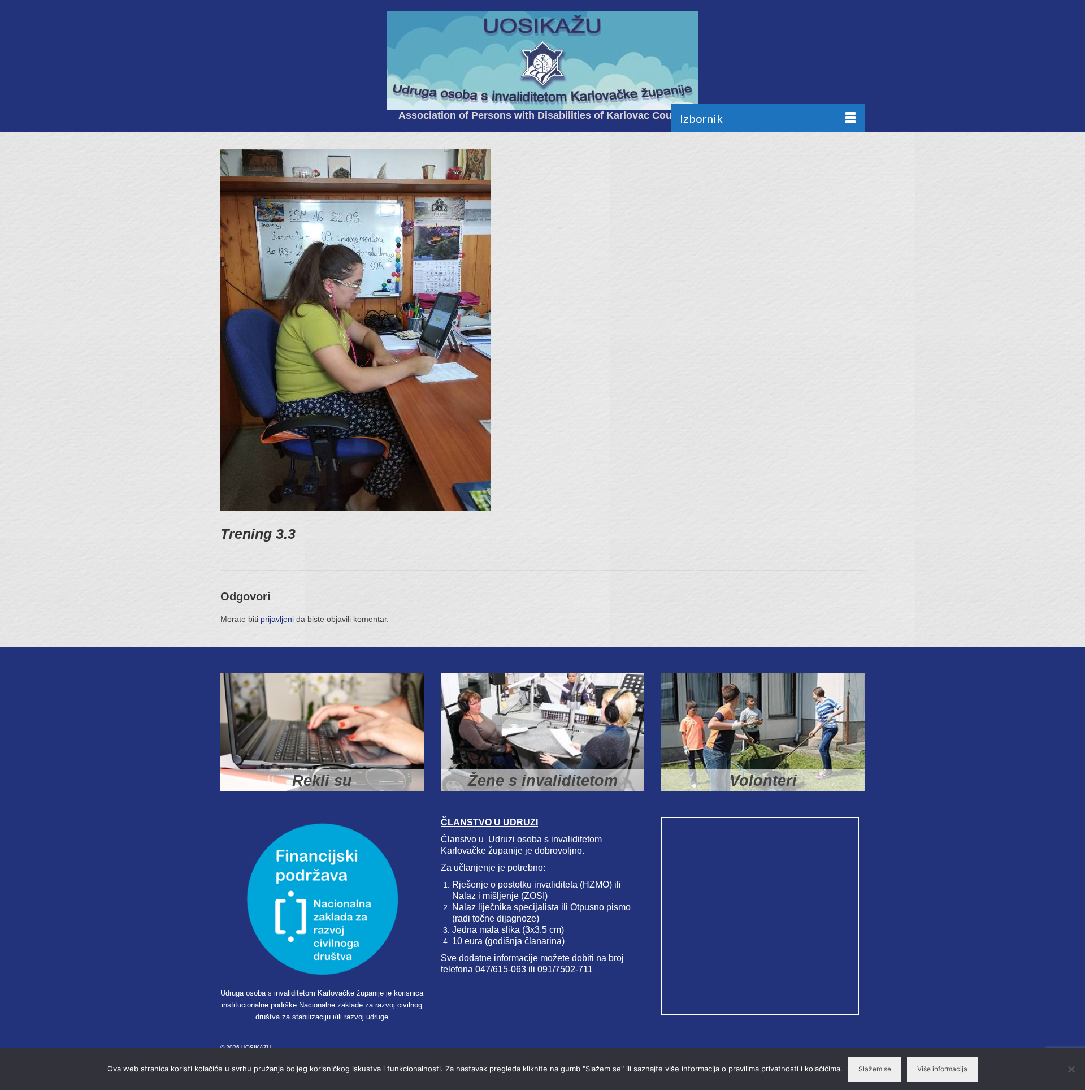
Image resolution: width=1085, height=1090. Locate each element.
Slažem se (874, 1069)
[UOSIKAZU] (542, 60)
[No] (1071, 1069)
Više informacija (942, 1069)
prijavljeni (277, 619)
